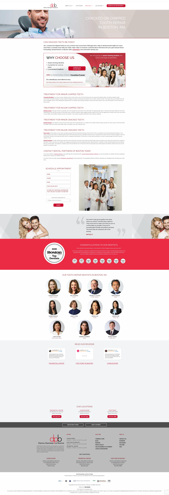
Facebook (122, 440)
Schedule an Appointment (115, 5)
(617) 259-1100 (56, 416)
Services (88, 5)
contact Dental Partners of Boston (90, 154)
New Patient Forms (72, 424)
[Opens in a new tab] (60, 480)
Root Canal (47, 133)
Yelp (120, 446)
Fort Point (112, 410)
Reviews (97, 442)
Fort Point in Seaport (84, 363)
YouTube (121, 444)
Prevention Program (78, 75)
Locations (98, 5)
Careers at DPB (99, 438)
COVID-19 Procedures (101, 448)
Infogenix (87, 487)
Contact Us (122, 438)
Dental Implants (48, 140)
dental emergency (58, 154)
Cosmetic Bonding (49, 97)
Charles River (112, 363)
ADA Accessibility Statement (103, 446)
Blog (96, 440)
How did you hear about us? (58, 197)
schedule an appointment (67, 158)
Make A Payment (96, 424)
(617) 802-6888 (112, 416)
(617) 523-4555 (84, 416)
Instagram (122, 442)
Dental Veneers (48, 122)
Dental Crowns (47, 110)
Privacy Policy (99, 444)
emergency (76, 49)
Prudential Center (56, 363)
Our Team (79, 5)
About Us (68, 5)
